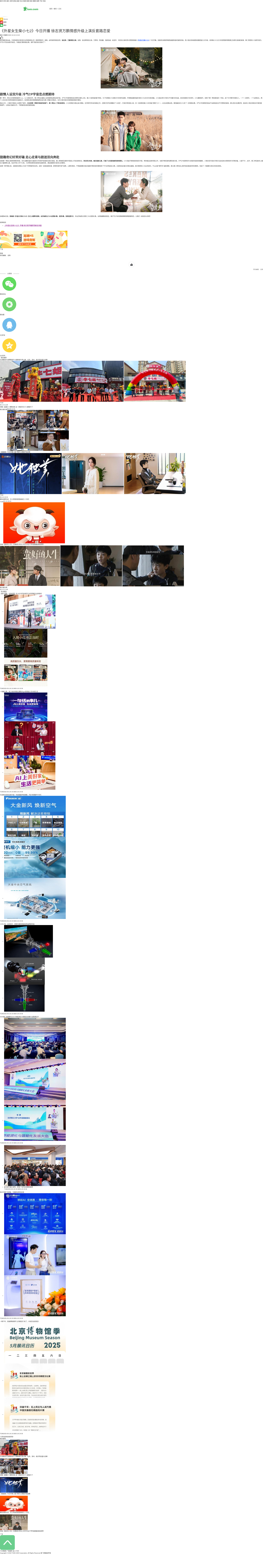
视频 (27, 1)
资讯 (4, 1)
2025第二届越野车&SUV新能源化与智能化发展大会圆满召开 (19, 1017)
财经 (31, 1)
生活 (21, 1)
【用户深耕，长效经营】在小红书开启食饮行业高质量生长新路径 (21, 593)
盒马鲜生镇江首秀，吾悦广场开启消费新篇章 (18, 1187)
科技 (44, 1)
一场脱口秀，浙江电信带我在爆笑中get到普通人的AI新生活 (19, 691)
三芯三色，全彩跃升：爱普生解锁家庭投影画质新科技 (17, 924)
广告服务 (9, 1551)
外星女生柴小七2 (143, 40)
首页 (1, 1)
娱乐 (8, 1)
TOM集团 (3, 1551)
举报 (1, 253)
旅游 (17, 1)
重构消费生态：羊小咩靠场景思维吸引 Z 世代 (14, 499)
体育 (11, 1)
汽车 (40, 1)
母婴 (24, 1)
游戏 (14, 1)
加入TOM (16, 1551)
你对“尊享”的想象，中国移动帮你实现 (12, 1192)
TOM (1, 502)
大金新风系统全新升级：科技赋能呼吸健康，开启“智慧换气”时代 (20, 795)
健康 (34, 1)
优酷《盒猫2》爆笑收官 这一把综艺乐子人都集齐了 (16, 407)
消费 (37, 1)
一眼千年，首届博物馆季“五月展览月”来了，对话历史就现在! (19, 1321)
